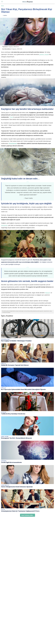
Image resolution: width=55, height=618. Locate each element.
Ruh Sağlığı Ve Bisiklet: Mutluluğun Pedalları (16, 341)
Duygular (3, 412)
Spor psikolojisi (5, 339)
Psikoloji (3, 363)
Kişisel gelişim (4, 436)
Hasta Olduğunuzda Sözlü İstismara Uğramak (17, 487)
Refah (2, 5)
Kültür (3, 509)
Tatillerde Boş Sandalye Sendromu (13, 414)
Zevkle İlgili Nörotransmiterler (11, 462)
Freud (11, 117)
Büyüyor (47, 292)
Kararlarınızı (13, 143)
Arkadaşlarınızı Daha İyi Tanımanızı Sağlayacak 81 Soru (20, 511)
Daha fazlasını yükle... (27, 515)
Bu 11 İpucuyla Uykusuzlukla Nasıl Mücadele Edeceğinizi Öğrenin (23, 389)
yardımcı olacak (44, 54)
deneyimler (4, 225)
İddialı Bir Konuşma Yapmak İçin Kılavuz (15, 365)
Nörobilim (3, 460)
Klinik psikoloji (5, 485)
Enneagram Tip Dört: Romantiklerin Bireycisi (16, 438)
